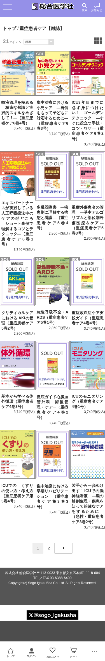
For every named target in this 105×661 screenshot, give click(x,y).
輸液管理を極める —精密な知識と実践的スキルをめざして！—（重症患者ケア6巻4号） (19, 112)
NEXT (63, 548)
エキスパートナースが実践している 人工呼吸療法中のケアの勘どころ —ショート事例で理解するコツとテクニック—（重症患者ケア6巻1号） (19, 223)
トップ (9, 28)
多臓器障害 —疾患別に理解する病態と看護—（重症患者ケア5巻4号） (53, 217)
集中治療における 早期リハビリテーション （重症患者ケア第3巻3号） (55, 496)
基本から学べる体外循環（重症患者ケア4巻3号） (17, 401)
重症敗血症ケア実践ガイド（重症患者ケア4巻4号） (88, 317)
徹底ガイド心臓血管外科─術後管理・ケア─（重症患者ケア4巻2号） (53, 407)
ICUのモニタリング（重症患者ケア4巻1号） (88, 401)
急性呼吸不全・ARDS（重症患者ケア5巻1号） (53, 317)
